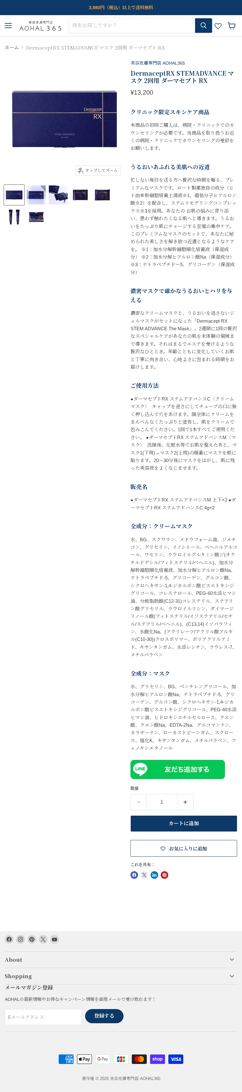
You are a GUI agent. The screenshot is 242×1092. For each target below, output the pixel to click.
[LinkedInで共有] (154, 875)
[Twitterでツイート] (144, 875)
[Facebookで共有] (134, 875)
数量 (134, 788)
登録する (104, 1016)
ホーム (12, 47)
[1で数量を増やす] (185, 802)
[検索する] (203, 25)
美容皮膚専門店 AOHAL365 (157, 63)
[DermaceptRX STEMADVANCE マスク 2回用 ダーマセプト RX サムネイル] (14, 195)
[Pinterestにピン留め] (164, 875)
